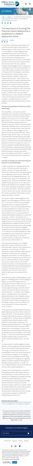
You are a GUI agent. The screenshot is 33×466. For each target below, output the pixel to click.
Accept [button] (14, 462)
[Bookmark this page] (5, 23)
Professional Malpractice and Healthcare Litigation (16, 404)
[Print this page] (8, 23)
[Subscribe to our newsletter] (28, 433)
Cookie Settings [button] (6, 462)
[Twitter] (20, 446)
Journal (12, 40)
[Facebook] (12, 446)
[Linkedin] (16, 446)
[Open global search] (29, 4)
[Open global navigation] (25, 4)
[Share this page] (2, 23)
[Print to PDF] (10, 23)
